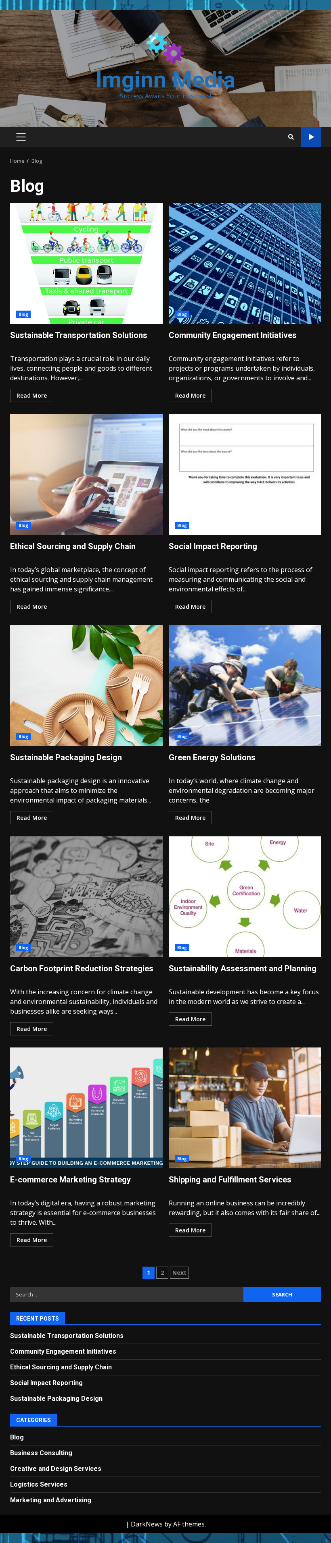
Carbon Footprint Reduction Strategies (86, 896)
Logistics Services (38, 1484)
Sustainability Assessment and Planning (245, 896)
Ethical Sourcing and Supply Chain (86, 474)
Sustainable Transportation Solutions (86, 263)
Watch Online (311, 137)
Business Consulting (41, 1453)
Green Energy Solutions (245, 685)
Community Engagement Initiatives (245, 263)
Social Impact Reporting (245, 474)
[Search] (291, 137)
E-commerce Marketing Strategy (86, 1107)
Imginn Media (165, 79)
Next (179, 1272)
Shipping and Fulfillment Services (245, 1107)
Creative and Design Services (55, 1468)
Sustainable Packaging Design (86, 685)
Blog (23, 314)
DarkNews (147, 1524)
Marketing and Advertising (50, 1500)
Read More (32, 395)
